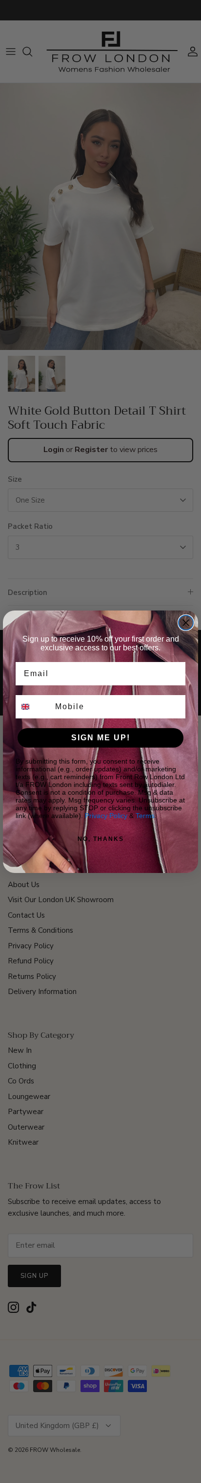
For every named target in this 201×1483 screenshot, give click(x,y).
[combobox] (33, 707)
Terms (145, 816)
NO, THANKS (101, 839)
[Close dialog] (186, 622)
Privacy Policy (106, 816)
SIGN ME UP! (100, 737)
